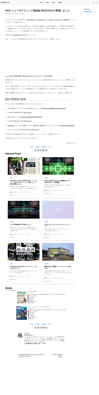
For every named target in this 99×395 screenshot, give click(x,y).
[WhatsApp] (46, 150)
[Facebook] (38, 150)
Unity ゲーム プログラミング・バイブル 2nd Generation (39, 306)
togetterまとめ (17, 35)
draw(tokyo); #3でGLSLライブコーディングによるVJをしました (23, 267)
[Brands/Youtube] (29, 343)
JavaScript (44, 146)
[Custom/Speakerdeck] (32, 343)
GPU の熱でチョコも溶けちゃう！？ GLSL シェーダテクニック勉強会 (48, 20)
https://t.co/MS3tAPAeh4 (28, 117)
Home (41, 2)
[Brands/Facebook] (39, 343)
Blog (47, 2)
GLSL (32, 146)
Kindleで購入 (31, 298)
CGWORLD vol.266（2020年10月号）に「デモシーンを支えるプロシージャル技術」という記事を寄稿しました (23, 182)
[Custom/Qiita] (30, 343)
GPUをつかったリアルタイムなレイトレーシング (57, 225)
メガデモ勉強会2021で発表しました (20, 224)
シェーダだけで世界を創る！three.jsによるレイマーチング (23, 76)
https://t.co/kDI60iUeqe (67, 125)
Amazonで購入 (32, 297)
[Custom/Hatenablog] (34, 343)
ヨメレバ (32, 292)
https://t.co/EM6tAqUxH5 (51, 108)
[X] (35, 150)
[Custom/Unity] (45, 343)
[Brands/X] (25, 343)
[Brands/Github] (27, 343)
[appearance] (96, 2)
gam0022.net (5, 2)
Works (53, 2)
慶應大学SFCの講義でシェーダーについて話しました (58, 267)
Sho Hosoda (48, 76)
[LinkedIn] (44, 150)
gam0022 (27, 334)
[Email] (41, 150)
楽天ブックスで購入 (33, 295)
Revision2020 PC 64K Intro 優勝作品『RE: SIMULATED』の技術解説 (56, 181)
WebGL (60, 2)
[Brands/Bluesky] (36, 343)
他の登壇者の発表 (88, 11)
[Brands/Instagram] (38, 343)
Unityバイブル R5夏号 (31, 291)
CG (49, 146)
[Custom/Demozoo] (43, 343)
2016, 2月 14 (27, 112)
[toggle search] (93, 2)
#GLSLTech (62, 108)
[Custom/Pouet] (41, 343)
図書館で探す (31, 302)
